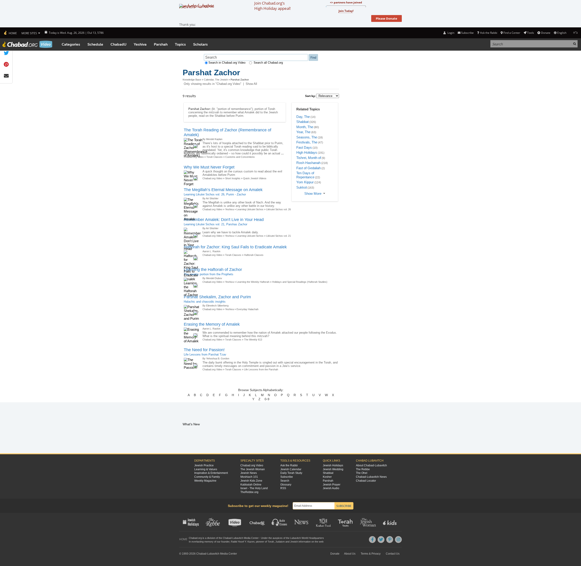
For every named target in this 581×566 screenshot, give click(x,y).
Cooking (323, 522)
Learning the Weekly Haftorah (253, 281)
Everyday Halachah (247, 309)
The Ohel (361, 473)
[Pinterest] (389, 539)
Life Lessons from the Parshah (261, 369)
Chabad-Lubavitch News (371, 476)
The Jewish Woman (252, 469)
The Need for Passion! (204, 350)
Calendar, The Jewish (216, 79)
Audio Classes (279, 522)
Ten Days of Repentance (305, 175)
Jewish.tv (235, 522)
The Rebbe (363, 469)
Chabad (227, 538)
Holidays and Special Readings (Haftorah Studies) (299, 281)
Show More (312, 193)
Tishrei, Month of (308, 158)
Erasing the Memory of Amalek (212, 324)
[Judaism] (10, 32)
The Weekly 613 (253, 339)
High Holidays (306, 152)
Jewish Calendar (290, 469)
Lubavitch (237, 538)
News (301, 522)
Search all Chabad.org (268, 62)
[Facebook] (372, 539)
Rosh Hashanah (308, 163)
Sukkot (301, 187)
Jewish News (248, 473)
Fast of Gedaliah (308, 168)
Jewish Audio (331, 488)
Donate (545, 33)
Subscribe (286, 476)
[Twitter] (381, 539)
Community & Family (207, 476)
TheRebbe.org (249, 492)
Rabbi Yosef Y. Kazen (243, 541)
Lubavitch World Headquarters (307, 538)
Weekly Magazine (205, 480)
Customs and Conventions (240, 157)
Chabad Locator (366, 480)
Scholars (200, 44)
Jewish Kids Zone (251, 480)
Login (450, 33)
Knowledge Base (192, 79)
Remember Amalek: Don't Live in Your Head (224, 219)
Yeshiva (140, 44)
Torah (271, 541)
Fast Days (304, 147)
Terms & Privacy (371, 553)
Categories (71, 44)
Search (284, 480)
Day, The (303, 117)
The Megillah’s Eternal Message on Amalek (223, 189)
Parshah (161, 44)
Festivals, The (306, 142)
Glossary (285, 484)
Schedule (95, 44)
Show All (251, 84)
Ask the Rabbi (488, 33)
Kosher (327, 476)
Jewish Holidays (333, 465)
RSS (283, 488)
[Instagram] (398, 539)
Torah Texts (346, 522)
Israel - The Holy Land (254, 488)
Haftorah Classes (253, 255)
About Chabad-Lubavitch (371, 465)
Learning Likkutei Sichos (250, 209)
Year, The (303, 132)
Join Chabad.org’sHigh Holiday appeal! (272, 5)
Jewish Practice (204, 465)
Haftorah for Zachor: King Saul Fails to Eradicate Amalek (235, 247)
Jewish (294, 541)
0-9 (267, 399)
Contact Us (393, 553)
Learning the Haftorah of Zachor (213, 269)
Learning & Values (205, 469)
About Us (349, 553)
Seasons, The (306, 137)
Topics (180, 44)
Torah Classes (214, 157)
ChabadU (118, 44)
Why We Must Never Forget (209, 167)
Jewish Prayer (331, 484)
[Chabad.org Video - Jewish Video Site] (27, 44)
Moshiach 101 (249, 476)
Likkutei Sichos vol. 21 (278, 235)
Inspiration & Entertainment (211, 473)
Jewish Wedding (333, 469)
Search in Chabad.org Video (226, 62)
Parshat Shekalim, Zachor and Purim (217, 297)
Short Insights (232, 178)
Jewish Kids (390, 522)
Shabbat (302, 122)
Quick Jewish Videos (254, 178)
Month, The (304, 127)
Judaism (280, 541)
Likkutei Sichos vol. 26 (278, 209)
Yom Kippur (305, 182)
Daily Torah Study (291, 473)
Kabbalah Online (250, 484)
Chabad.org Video (212, 178)
